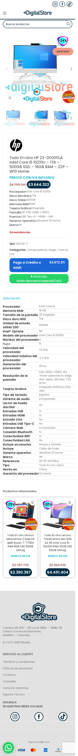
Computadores (37, 250)
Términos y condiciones (18, 662)
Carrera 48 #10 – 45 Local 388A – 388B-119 (32, 628)
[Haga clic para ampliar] (10, 97)
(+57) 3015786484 (17, 642)
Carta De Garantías (16, 688)
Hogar (52, 250)
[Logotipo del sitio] (37, 13)
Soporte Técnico (14, 694)
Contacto (9, 675)
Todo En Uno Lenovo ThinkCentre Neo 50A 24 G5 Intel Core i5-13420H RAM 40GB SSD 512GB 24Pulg (57, 542)
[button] (6, 69)
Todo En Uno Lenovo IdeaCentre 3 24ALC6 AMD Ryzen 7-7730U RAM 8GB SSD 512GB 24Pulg (20, 542)
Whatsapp (39, 279)
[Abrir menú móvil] (5, 13)
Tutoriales (9, 681)
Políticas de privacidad (18, 668)
